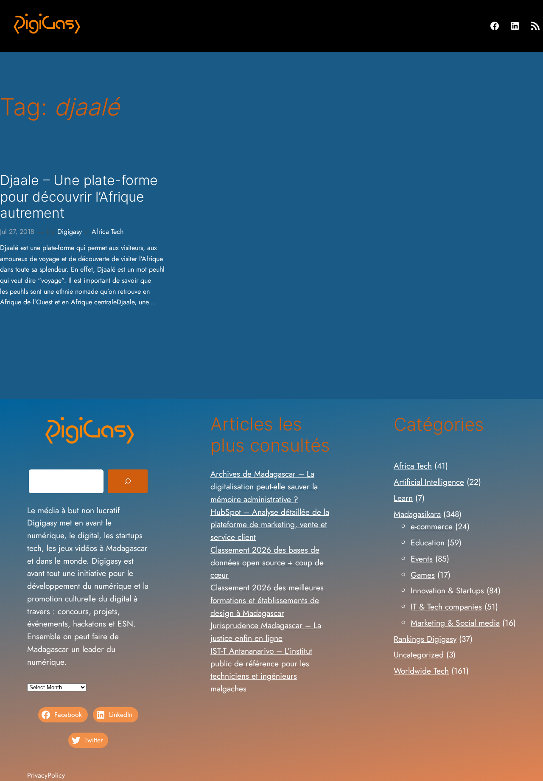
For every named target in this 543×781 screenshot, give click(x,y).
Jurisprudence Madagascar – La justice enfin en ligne (265, 631)
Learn (403, 498)
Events (422, 559)
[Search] (128, 481)
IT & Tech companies (446, 606)
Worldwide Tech (421, 671)
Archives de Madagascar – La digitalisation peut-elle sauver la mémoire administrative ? (264, 486)
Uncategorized (419, 654)
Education (428, 542)
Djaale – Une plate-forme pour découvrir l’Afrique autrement (79, 196)
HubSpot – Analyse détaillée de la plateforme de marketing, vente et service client (269, 524)
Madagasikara (417, 514)
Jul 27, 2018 (17, 231)
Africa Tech (107, 231)
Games (423, 575)
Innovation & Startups (447, 590)
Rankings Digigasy (425, 639)
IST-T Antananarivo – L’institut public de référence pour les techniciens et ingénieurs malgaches (261, 669)
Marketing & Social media (455, 623)
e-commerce (432, 526)
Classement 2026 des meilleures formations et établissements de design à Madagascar (267, 600)
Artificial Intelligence (429, 482)
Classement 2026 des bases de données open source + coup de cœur (267, 562)
